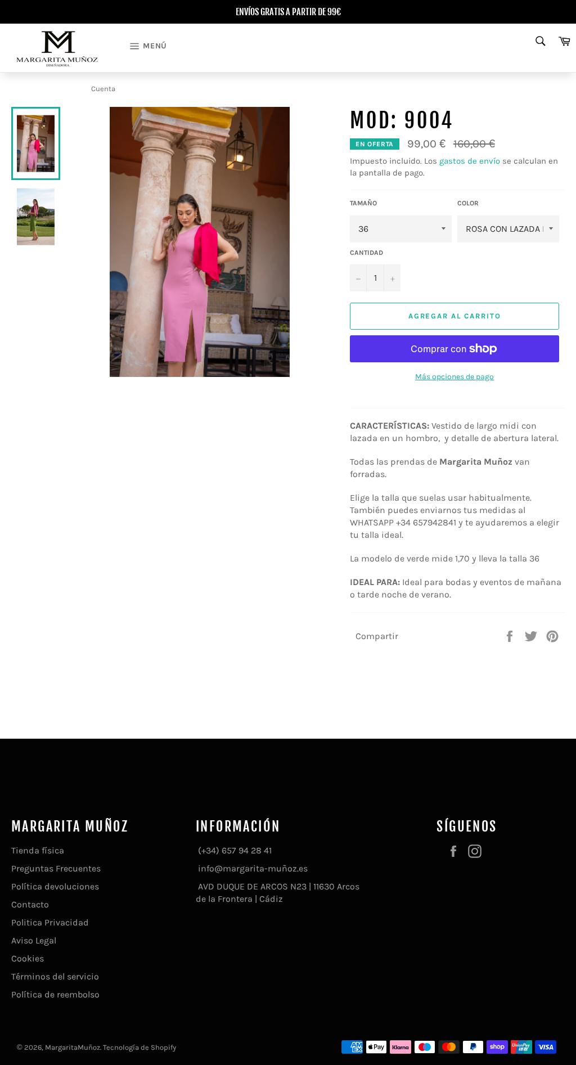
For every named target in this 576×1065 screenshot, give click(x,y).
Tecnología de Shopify (139, 1047)
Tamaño (363, 203)
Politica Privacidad (50, 922)
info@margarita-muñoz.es (252, 868)
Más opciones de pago (454, 376)
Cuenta (103, 88)
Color (468, 203)
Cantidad (366, 253)
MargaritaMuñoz (72, 1047)
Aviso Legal (33, 940)
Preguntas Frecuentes (56, 868)
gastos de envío (469, 161)
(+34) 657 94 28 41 (234, 850)
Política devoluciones (55, 886)
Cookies (27, 958)
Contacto (30, 904)
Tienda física (37, 850)
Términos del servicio (55, 976)
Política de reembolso (55, 994)
